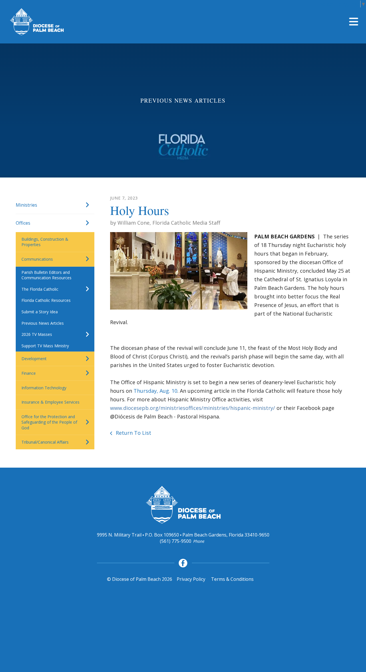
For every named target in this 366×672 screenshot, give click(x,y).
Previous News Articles (42, 323)
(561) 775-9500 (175, 541)
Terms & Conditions (232, 579)
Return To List (132, 432)
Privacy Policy (191, 579)
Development (34, 358)
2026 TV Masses (36, 334)
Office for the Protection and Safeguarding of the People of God (49, 422)
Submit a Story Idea (39, 311)
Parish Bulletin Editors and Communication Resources (46, 275)
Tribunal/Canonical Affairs (45, 442)
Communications (37, 259)
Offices (23, 223)
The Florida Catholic (39, 289)
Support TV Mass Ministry (45, 345)
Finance (28, 373)
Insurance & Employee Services (50, 402)
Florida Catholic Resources (46, 300)
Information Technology (43, 387)
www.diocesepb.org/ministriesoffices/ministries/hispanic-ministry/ (192, 407)
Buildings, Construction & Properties (44, 242)
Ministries (26, 205)
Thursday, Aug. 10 (155, 390)
